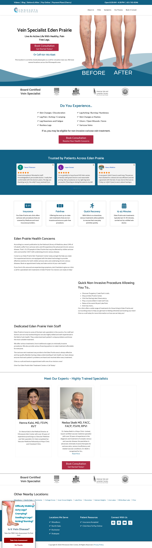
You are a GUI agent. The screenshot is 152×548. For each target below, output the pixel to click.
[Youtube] (125, 523)
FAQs (99, 10)
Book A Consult (131, 10)
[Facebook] (113, 523)
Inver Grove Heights (65, 500)
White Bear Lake (124, 500)
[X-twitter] (130, 523)
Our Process (118, 10)
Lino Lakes (112, 500)
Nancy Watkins (110, 167)
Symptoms (107, 10)
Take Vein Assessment (18, 540)
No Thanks (19, 545)
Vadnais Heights (100, 500)
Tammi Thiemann (29, 167)
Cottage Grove (50, 500)
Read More (76, 454)
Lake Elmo (78, 500)
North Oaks (28, 500)
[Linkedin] (119, 523)
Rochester (38, 500)
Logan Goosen (69, 167)
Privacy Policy (99, 545)
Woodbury (18, 500)
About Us (91, 10)
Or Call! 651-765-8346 (44, 55)
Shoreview (88, 500)
